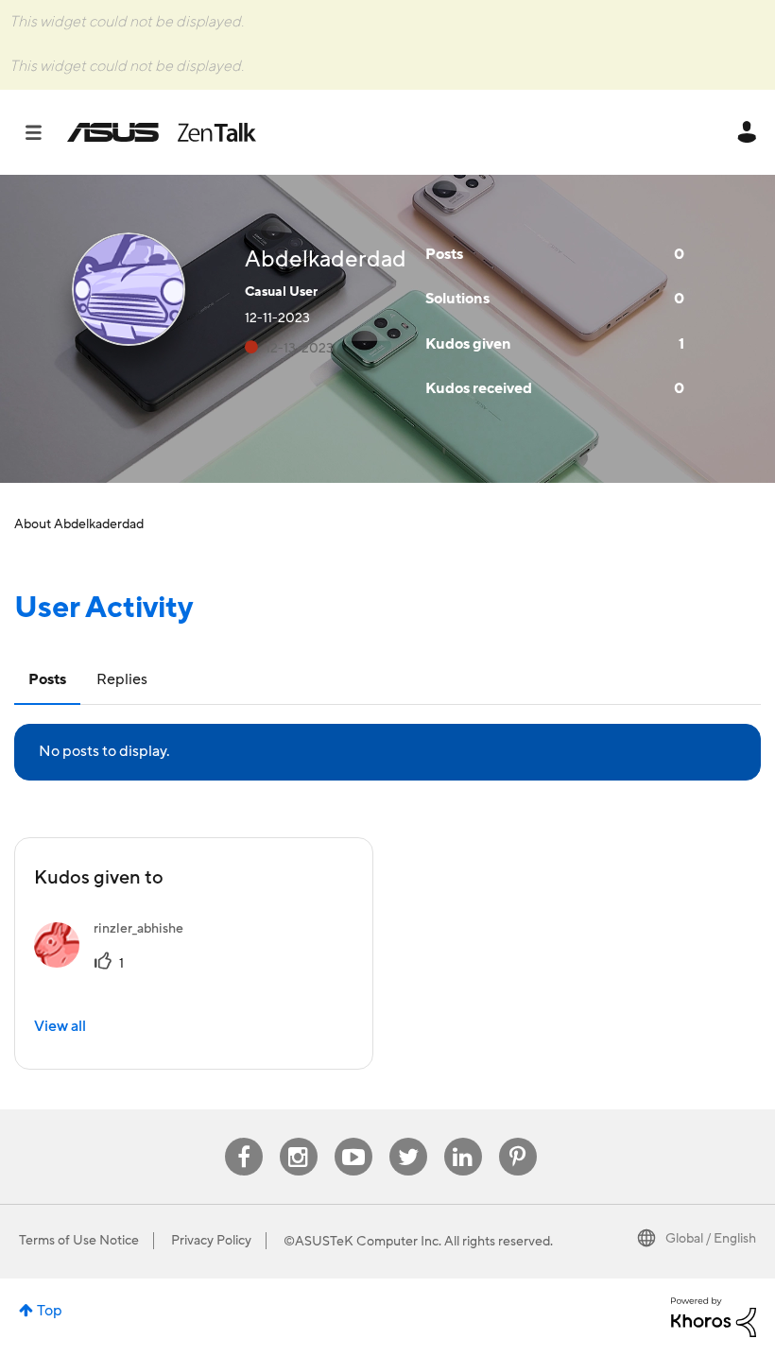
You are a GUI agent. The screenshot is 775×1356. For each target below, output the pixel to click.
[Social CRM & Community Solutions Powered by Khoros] (713, 1316)
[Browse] (43, 132)
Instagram (298, 1138)
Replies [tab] (121, 679)
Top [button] (49, 1310)
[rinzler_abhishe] (116, 962)
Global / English (710, 1238)
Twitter (407, 1138)
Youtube (353, 1138)
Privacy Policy (211, 1240)
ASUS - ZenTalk (161, 132)
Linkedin (463, 1138)
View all (60, 1026)
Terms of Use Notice (79, 1240)
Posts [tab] (47, 679)
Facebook (244, 1138)
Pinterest (518, 1138)
